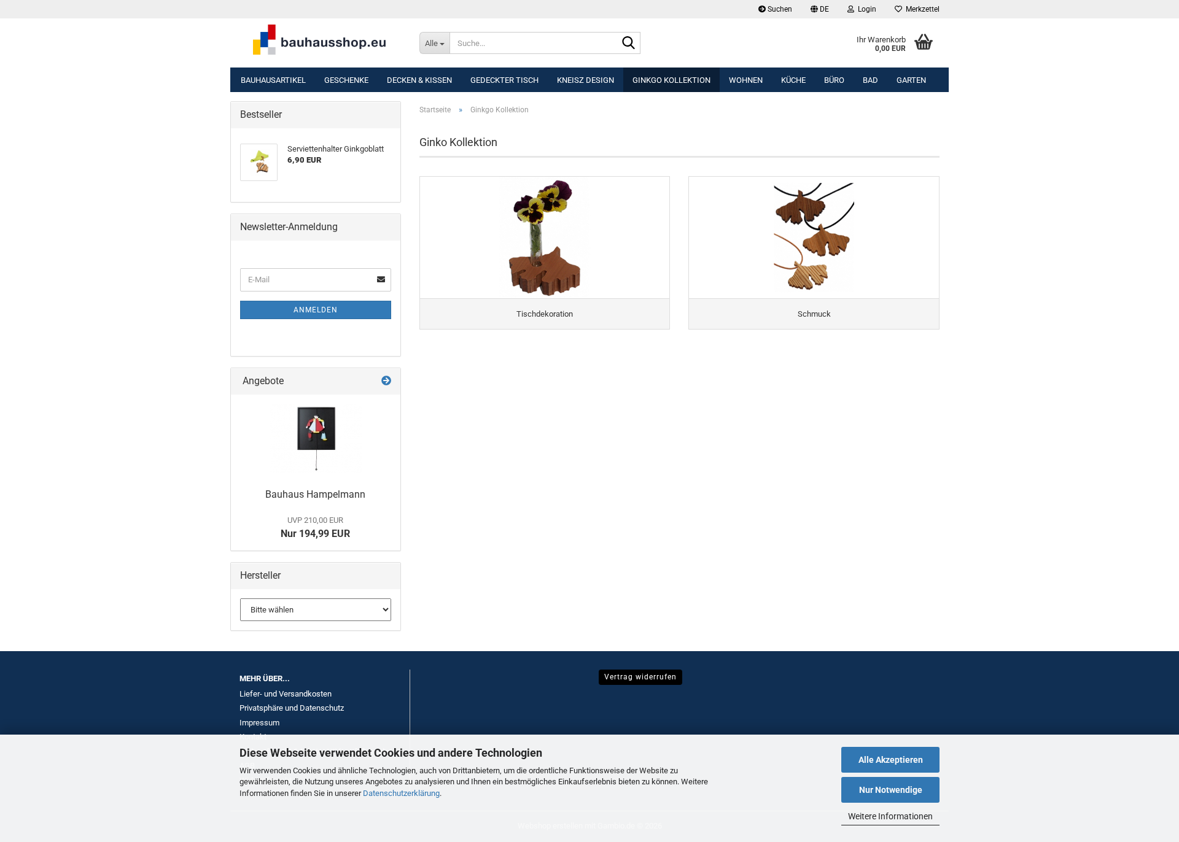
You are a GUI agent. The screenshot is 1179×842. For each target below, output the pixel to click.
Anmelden (316, 310)
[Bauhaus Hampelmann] (316, 438)
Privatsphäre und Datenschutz (291, 708)
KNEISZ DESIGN (585, 80)
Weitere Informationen (890, 816)
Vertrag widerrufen (640, 677)
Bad (870, 80)
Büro (834, 80)
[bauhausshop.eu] (320, 43)
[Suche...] (628, 44)
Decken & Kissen (419, 80)
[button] (819, 9)
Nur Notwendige (890, 790)
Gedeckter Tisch (504, 80)
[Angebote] (386, 381)
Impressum (259, 722)
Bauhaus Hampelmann (315, 494)
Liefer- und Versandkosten (285, 693)
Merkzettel (921, 9)
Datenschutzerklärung (401, 793)
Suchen (779, 9)
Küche (793, 80)
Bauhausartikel (273, 80)
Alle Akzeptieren (890, 760)
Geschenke (346, 80)
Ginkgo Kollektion (671, 80)
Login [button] (865, 9)
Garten (911, 80)
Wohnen (746, 80)
